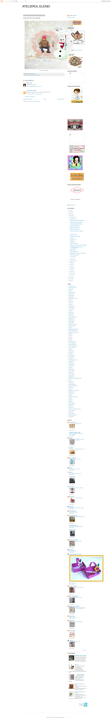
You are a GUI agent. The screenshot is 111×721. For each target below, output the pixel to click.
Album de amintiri (78, 597)
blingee (70, 296)
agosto (71, 262)
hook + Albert (71, 347)
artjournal (71, 293)
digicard (70, 318)
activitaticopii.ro (72, 287)
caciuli (70, 303)
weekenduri (71, 413)
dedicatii (70, 313)
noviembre (72, 219)
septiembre (72, 260)
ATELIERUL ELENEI (36, 6)
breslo (70, 299)
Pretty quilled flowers (79, 621)
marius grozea (72, 476)
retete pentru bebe (72, 385)
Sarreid (70, 387)
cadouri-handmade (73, 515)
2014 (70, 212)
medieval (70, 362)
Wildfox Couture (72, 415)
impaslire (70, 352)
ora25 (70, 467)
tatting (70, 401)
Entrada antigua (60, 99)
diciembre (72, 217)
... (70, 232)
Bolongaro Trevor (72, 298)
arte (69, 290)
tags (69, 399)
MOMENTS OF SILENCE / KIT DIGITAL (78, 253)
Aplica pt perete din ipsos (80, 516)
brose (70, 301)
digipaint (70, 319)
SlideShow (71, 392)
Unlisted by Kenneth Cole (74, 408)
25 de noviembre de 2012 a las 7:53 (34, 86)
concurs (70, 309)
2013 (70, 213)
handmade (71, 344)
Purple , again (77, 641)
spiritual (70, 393)
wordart (70, 416)
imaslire (70, 350)
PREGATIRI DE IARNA (74, 229)
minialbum (71, 364)
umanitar (70, 407)
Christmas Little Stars (79, 487)
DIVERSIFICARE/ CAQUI (75, 236)
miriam (70, 365)
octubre (71, 259)
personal (70, 370)
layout (70, 358)
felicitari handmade (73, 329)
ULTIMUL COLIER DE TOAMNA (76, 231)
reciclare (70, 382)
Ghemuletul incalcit (73, 525)
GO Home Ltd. (72, 341)
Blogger (62, 717)
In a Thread (71, 486)
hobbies (71, 437)
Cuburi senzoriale (78, 497)
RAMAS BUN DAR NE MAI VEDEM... (76, 526)
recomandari (71, 384)
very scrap (71, 410)
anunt (70, 289)
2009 (70, 280)
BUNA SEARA (73, 249)
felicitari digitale (72, 330)
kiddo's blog (71, 620)
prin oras (70, 375)
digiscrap (70, 321)
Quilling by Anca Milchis (74, 606)
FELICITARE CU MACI (74, 255)
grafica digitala (72, 342)
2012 (70, 215)
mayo (71, 267)
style (70, 395)
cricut (70, 310)
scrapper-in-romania (73, 390)
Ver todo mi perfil (71, 17)
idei (69, 349)
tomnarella (71, 404)
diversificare (71, 326)
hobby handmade (72, 346)
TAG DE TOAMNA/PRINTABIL (76, 224)
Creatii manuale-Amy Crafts (75, 554)
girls (69, 339)
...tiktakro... (71, 640)
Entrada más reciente (28, 99)
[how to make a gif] (75, 67)
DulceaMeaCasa (72, 511)
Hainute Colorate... (73, 586)
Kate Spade (71, 355)
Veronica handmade (73, 539)
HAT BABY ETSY (73, 239)
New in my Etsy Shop (79, 587)
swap (70, 398)
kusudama (71, 356)
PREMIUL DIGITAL (74, 243)
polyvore (70, 372)
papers (70, 369)
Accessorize (71, 286)
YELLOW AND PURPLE (75, 225)
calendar (70, 306)
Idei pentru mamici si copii (74, 432)
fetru (70, 335)
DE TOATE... (71, 496)
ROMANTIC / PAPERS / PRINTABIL (77, 220)
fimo (69, 336)
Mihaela (28, 83)
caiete (70, 304)
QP (69, 379)
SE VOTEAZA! (73, 256)
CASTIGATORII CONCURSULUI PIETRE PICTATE (76, 247)
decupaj (70, 312)
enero (71, 274)
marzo (71, 271)
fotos (70, 338)
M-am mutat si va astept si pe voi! (75, 473)
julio (71, 264)
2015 (70, 210)
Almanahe (71, 506)
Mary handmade (72, 457)
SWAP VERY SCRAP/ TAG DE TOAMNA (78, 245)
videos (70, 412)
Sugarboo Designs (72, 396)
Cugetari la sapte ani (73, 617)
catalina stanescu (30, 90)
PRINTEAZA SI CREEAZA (74, 378)
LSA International (72, 359)
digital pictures (72, 324)
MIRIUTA (77, 664)
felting (70, 333)
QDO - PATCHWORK (73, 596)
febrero (71, 273)
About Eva (71, 549)
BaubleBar (71, 295)
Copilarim (71, 447)
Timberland (71, 402)
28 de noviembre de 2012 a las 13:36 (34, 93)
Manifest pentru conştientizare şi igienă (76, 507)
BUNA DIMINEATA (73, 251)
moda (70, 367)
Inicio (45, 99)
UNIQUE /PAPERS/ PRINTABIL (76, 222)
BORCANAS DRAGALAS (75, 227)
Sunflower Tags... (78, 423)
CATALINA (71, 307)
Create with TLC (72, 422)
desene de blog (72, 316)
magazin (70, 361)
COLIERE (72, 238)
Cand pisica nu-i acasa (73, 512)
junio (71, 266)
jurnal (70, 353)
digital (70, 322)
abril (71, 269)
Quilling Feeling (72, 529)
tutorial (70, 405)
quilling (70, 381)
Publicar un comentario (30, 96)
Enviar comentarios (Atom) (34, 101)
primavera (71, 373)
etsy (69, 327)
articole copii (71, 292)
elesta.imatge (72, 630)
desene (70, 315)
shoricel (71, 472)
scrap (70, 389)
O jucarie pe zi (72, 616)
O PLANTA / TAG (73, 234)
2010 (70, 278)
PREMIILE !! (72, 241)
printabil (70, 376)
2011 (70, 277)
